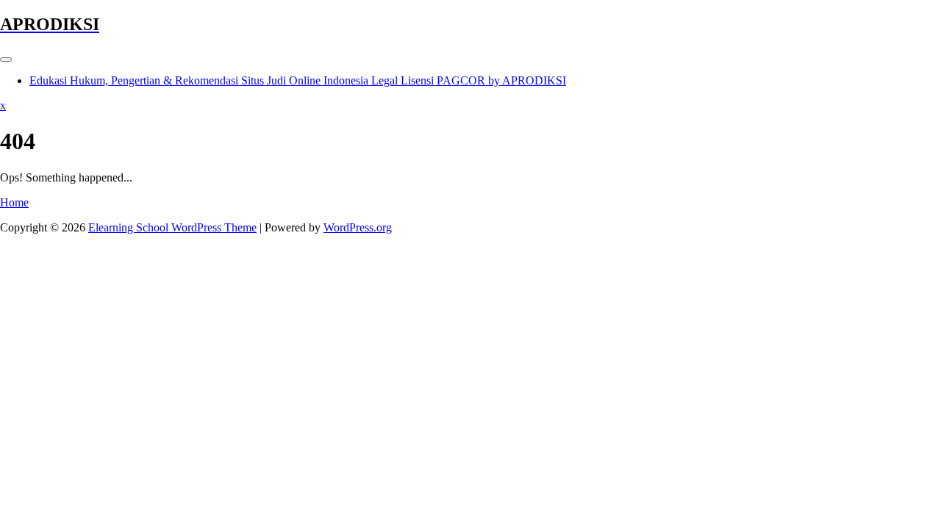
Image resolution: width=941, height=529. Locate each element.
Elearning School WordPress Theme (172, 227)
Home (14, 202)
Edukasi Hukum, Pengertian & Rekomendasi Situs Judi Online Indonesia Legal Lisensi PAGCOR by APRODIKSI (297, 80)
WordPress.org (357, 227)
